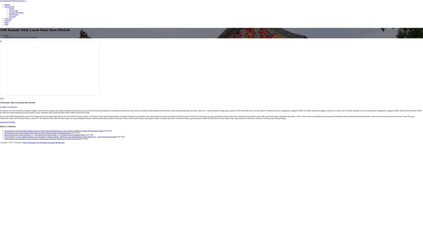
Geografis (12, 17)
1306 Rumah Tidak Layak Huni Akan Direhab (20, 37)
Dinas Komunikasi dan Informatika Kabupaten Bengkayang (44, 142)
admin (3, 107)
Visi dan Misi (13, 11)
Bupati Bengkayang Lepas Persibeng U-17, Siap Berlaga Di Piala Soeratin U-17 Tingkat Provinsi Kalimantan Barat (44, 135)
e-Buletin (7, 20)
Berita (6, 22)
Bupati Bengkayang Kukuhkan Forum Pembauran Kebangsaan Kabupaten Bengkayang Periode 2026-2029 (42, 139)
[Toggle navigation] (27, 1)
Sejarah (11, 9)
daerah (2, 122)
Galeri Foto (8, 19)
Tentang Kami (9, 7)
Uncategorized (12, 107)
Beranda (7, 5)
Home (6, 35)
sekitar (13, 122)
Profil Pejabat (13, 15)
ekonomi (8, 122)
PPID (6, 24)
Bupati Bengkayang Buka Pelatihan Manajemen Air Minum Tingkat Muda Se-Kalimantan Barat (37, 133)
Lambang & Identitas (16, 13)
